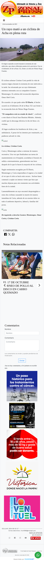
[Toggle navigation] (4, 20)
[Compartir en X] (9, 235)
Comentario (9, 338)
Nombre (8, 329)
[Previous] (5, 285)
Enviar (22, 361)
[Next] (39, 285)
